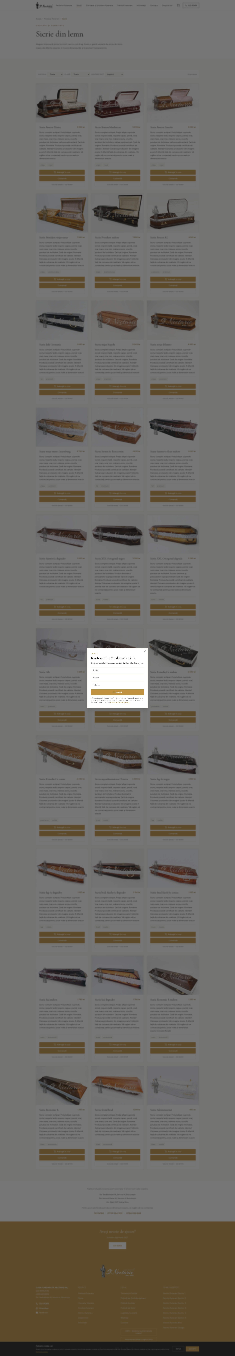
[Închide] (144, 651)
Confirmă (117, 692)
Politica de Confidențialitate (119, 702)
